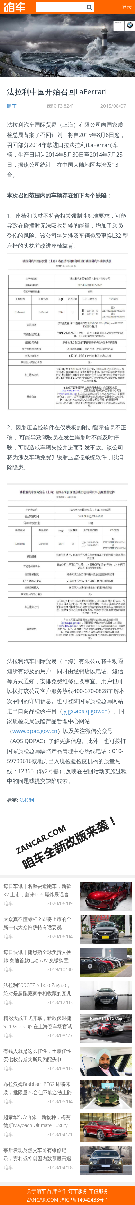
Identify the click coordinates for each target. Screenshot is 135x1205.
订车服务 (78, 1191)
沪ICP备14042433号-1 (84, 1199)
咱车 (12, 105)
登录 (127, 6)
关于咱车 (36, 1191)
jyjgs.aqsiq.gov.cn (85, 711)
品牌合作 (57, 1191)
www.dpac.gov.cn (34, 731)
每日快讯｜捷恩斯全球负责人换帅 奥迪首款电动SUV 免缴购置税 (37, 960)
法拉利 (26, 800)
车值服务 (98, 1191)
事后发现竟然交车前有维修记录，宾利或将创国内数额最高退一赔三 (37, 1158)
